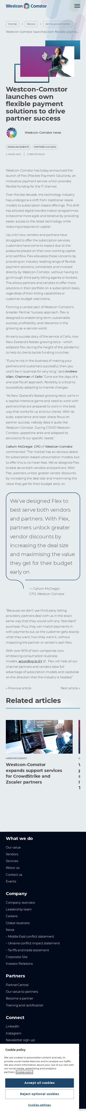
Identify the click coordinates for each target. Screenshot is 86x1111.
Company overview (20, 903)
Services (12, 861)
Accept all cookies (39, 1083)
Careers (12, 916)
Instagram (13, 1033)
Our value (13, 847)
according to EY (30, 661)
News (31, 24)
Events (11, 881)
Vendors (12, 854)
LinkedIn (12, 1026)
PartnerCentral (17, 985)
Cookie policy (24, 1072)
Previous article (19, 688)
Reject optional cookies (39, 1094)
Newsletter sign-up (20, 1040)
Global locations (18, 923)
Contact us (14, 875)
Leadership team (19, 909)
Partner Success (45, 147)
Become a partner (19, 998)
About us (12, 868)
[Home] (26, 6)
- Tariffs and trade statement (27, 950)
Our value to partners (22, 992)
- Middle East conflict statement (30, 936)
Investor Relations (19, 964)
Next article (69, 688)
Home (12, 24)
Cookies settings (39, 1105)
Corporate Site (16, 957)
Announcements (57, 24)
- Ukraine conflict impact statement (33, 943)
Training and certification (24, 1005)
